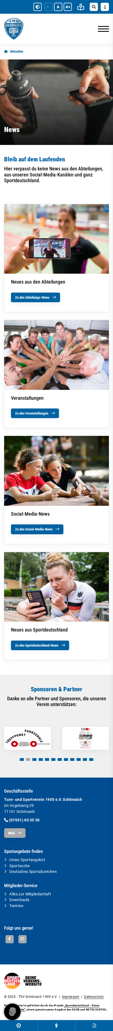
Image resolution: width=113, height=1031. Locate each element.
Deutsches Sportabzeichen (33, 871)
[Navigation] (101, 29)
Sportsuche (19, 866)
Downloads (19, 900)
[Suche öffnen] (94, 7)
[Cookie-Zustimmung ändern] (12, 1012)
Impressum (71, 997)
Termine (16, 906)
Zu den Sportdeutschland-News (36, 645)
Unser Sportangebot (27, 860)
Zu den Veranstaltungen (31, 413)
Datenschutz (94, 997)
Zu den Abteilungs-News (32, 297)
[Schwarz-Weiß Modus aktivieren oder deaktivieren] (37, 7)
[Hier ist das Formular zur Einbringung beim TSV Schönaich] (94, 1025)
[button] (22, 759)
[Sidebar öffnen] (105, 7)
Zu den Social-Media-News (34, 529)
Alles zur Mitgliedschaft (30, 894)
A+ (68, 7)
